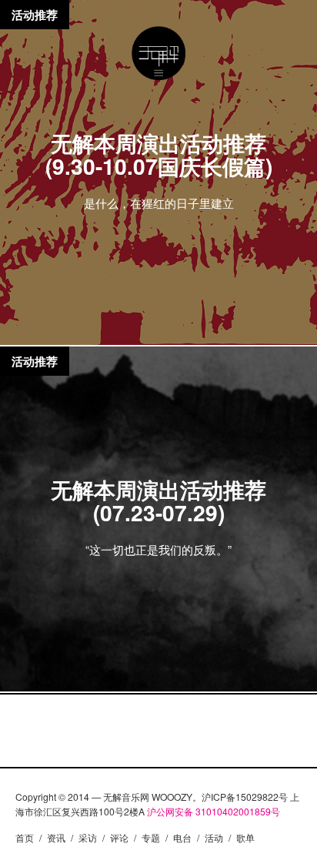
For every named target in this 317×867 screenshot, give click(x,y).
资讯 (56, 837)
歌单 (245, 837)
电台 (182, 837)
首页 (24, 837)
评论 (119, 837)
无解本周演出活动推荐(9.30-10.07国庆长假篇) (158, 154)
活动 (214, 837)
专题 (151, 837)
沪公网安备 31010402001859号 (213, 811)
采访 (87, 837)
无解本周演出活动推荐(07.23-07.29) (158, 501)
